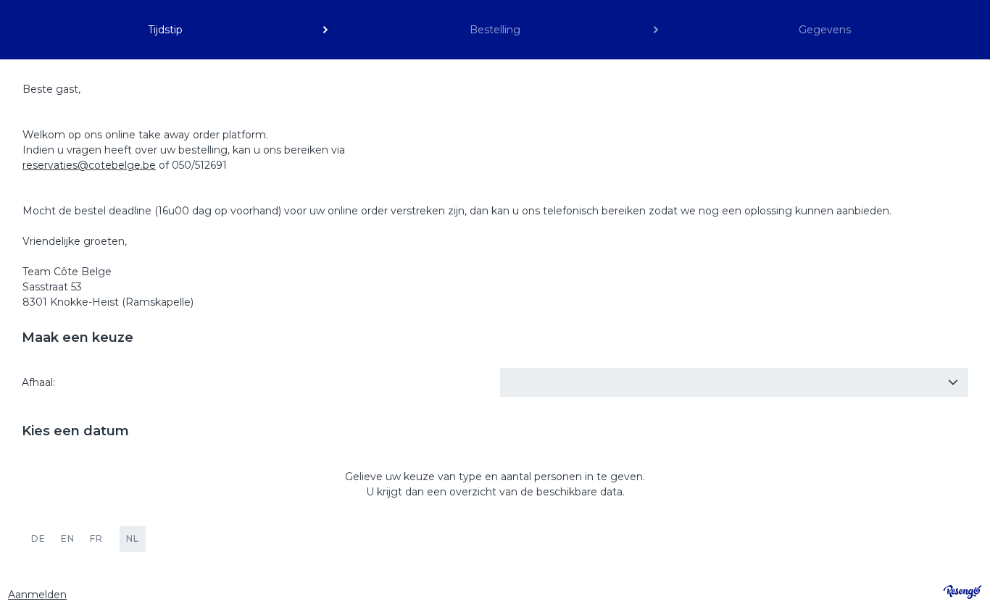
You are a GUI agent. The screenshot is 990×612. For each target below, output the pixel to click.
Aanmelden (37, 594)
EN (68, 538)
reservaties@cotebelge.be (89, 165)
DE (38, 538)
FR (96, 538)
